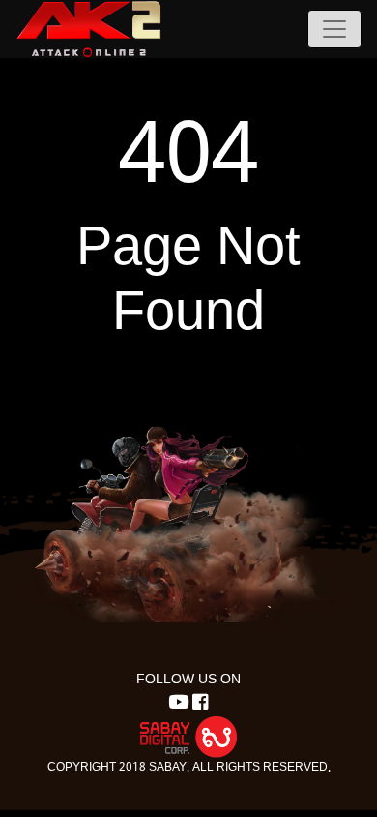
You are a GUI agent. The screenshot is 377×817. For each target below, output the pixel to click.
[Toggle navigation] (334, 29)
